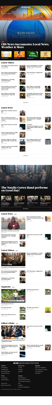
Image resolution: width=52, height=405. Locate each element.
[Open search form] (49, 7)
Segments (10, 18)
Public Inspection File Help (41, 369)
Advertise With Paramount (24, 379)
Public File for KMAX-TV (40, 367)
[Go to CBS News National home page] (26, 7)
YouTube (20, 367)
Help (19, 383)
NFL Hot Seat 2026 (5, 371)
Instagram (20, 371)
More (15, 214)
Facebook (20, 369)
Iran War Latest (4, 369)
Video (3, 18)
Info (6, 18)
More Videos (25, 208)
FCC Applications (39, 371)
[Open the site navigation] (9, 7)
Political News (4, 367)
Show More (25, 102)
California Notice (5, 379)
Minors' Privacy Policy (6, 385)
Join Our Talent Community (24, 381)
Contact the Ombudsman (23, 387)
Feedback (20, 385)
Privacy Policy (4, 377)
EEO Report (37, 373)
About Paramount (22, 377)
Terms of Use (4, 383)
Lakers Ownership (5, 373)
